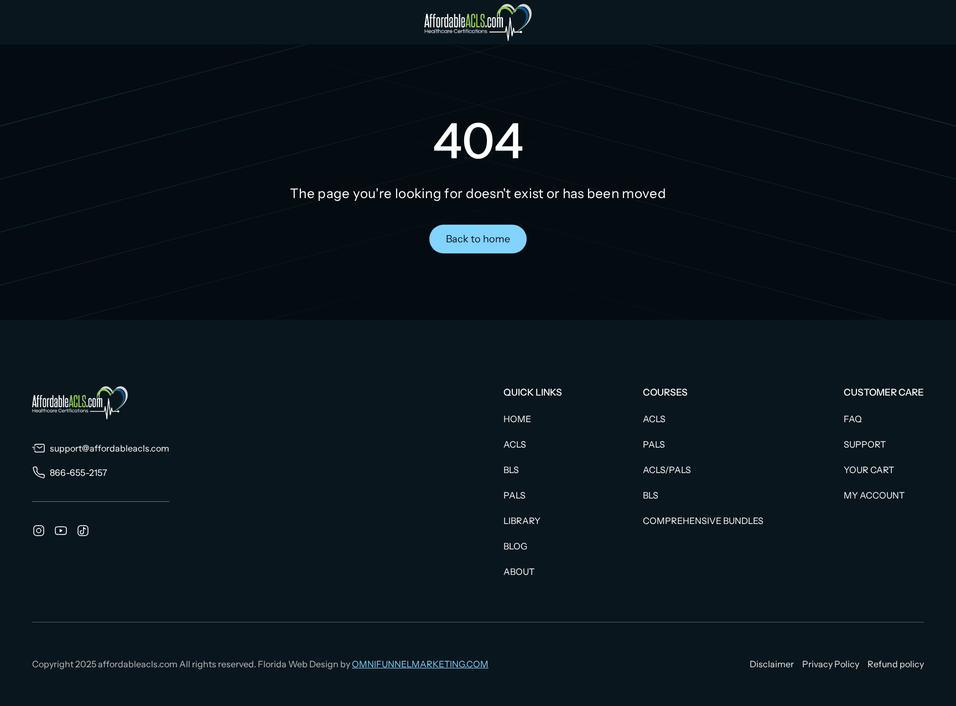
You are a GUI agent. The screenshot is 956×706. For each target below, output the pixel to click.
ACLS (514, 444)
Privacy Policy (830, 663)
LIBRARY (522, 520)
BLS (511, 469)
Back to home (478, 239)
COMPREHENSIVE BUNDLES (703, 520)
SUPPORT (865, 444)
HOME (517, 418)
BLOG (515, 546)
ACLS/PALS (667, 469)
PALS (514, 495)
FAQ (853, 418)
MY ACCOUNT (874, 495)
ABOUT (518, 571)
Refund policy (895, 663)
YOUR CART (869, 469)
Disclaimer (772, 663)
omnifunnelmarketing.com (420, 663)
